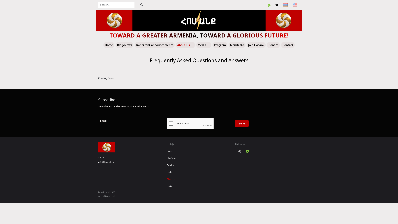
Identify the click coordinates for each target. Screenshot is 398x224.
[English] (295, 4)
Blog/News (171, 158)
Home (169, 151)
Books (169, 172)
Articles (170, 165)
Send (242, 123)
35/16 (101, 157)
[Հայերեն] (285, 4)
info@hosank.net (106, 162)
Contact (170, 186)
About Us (171, 179)
